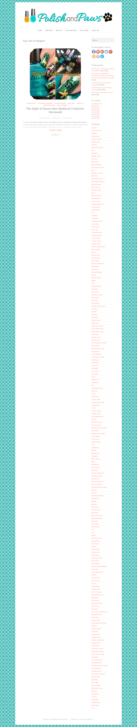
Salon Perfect (95, 600)
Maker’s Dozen (95, 453)
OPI (92, 529)
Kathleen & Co (95, 379)
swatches (49, 30)
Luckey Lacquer (95, 442)
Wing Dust (94, 691)
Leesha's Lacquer (96, 411)
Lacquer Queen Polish (97, 402)
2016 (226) (96, 114)
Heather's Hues (96, 337)
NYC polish (94, 521)
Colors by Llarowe (45, 103)
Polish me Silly (95, 549)
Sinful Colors (95, 617)
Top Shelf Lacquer (96, 671)
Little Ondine (95, 430)
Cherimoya (94, 215)
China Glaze (31, 103)
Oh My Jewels (95, 527)
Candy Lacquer (95, 207)
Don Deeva (94, 269)
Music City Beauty (96, 484)
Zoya (92, 708)
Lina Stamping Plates (97, 416)
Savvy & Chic (95, 606)
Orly (92, 532)
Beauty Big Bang (96, 164)
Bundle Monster (96, 198)
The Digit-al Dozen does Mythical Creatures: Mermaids (55, 110)
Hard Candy (94, 334)
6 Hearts (93, 128)
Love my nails (95, 439)
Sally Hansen (62, 105)
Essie (93, 283)
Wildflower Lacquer (97, 688)
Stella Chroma (95, 645)
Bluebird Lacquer (96, 184)
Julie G (93, 377)
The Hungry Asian (96, 660)
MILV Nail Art (95, 464)
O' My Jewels (95, 524)
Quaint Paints (95, 586)
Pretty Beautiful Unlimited (99, 566)
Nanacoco (94, 504)
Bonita (93, 193)
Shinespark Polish (96, 614)
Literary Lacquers (96, 425)
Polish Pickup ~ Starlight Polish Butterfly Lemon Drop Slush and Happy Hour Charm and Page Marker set (102, 76)
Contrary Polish (95, 238)
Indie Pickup (95, 362)
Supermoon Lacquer (97, 648)
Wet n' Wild (94, 682)
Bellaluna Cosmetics (97, 173)
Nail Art (59, 30)
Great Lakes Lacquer (97, 331)
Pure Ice (93, 583)
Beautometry (95, 161)
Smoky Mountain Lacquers (99, 623)
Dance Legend (95, 249)
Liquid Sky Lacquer (96, 422)
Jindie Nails (94, 368)
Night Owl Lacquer (96, 515)
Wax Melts (94, 679)
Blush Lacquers (95, 187)
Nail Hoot (94, 493)
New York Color (95, 510)
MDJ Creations (95, 459)
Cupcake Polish (95, 244)
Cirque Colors (95, 227)
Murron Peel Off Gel (97, 481)
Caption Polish (95, 210)
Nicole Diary (94, 512)
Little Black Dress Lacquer (99, 428)
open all (93, 103)
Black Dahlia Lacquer (97, 178)
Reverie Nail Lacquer (97, 594)
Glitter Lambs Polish (97, 326)
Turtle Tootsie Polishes (98, 674)
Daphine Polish (95, 255)
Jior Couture (95, 371)
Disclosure (84, 30)
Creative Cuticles (96, 241)
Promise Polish (95, 578)
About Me (95, 30)
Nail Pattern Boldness (97, 495)
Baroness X (94, 159)
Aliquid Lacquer (95, 142)
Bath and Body (71, 30)
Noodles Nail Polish (97, 518)
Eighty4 (93, 275)
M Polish (93, 450)
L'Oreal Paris (95, 396)
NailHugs (94, 501)
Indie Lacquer (95, 360)
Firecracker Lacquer (97, 295)
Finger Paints (95, 292)
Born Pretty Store (96, 195)
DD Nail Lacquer (96, 258)
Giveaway (94, 314)
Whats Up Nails (95, 685)
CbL (92, 212)
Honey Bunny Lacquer (97, 348)
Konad (93, 394)
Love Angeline (95, 436)
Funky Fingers (95, 303)
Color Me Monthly (96, 232)
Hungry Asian (95, 351)
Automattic (89, 719)
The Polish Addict (96, 662)
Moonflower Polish (96, 476)
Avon (92, 150)
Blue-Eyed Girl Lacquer (98, 181)
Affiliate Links (95, 136)
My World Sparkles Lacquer (99, 487)
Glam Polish (94, 317)
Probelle (93, 575)
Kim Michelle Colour (97, 388)
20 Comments (67, 118)
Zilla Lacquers (95, 705)
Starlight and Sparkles (97, 640)
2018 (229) (96, 110)
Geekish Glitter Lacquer (98, 306)
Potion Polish (95, 561)
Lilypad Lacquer (95, 413)
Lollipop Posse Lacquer (98, 433)
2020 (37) (96, 106)
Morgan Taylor (95, 478)
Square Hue (94, 631)
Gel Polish (94, 309)
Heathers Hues (95, 340)
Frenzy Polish (95, 297)
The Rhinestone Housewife (99, 665)
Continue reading (59, 130)
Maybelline (94, 456)
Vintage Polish (95, 677)
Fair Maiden (94, 289)
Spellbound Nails (96, 628)
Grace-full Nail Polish (97, 328)
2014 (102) (96, 118)
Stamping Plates (96, 637)
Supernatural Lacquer (97, 651)
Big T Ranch (94, 176)
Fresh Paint (94, 300)
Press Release (95, 563)
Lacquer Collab (95, 399)
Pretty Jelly (94, 569)
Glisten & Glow (95, 320)
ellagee (93, 280)
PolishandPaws (56, 118)
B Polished (94, 153)
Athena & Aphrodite (97, 147)
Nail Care (94, 490)
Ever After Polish (96, 286)
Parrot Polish (95, 544)
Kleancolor (94, 391)
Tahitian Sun (95, 657)
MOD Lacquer (95, 467)
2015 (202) (96, 116)
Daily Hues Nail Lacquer (98, 246)
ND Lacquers (95, 507)
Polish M (93, 546)
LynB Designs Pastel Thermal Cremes (102, 92)
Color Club (94, 229)
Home (40, 30)
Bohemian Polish (96, 190)
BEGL (93, 170)
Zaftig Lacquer (95, 702)
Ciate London (95, 224)
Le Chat (93, 408)
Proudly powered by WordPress (55, 719)
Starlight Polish (95, 643)
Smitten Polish (95, 620)
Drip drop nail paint (96, 272)
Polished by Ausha (96, 558)
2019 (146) (96, 108)
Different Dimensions (97, 263)
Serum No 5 (94, 609)
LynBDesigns (95, 447)
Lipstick (93, 419)
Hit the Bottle (95, 345)
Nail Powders (95, 498)
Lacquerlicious (95, 405)
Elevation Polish (96, 277)
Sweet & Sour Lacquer (97, 654)
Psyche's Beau (95, 580)
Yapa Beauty (95, 694)
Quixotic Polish (95, 589)
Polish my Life (95, 552)
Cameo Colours (95, 201)
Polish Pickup (95, 555)
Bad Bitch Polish (96, 156)
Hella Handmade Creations (99, 343)
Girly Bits (71, 103)
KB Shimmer (95, 382)
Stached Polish (95, 634)
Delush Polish (95, 261)
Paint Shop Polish (96, 538)
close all (99, 103)
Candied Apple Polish (97, 204)
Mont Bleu (94, 470)
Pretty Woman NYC (97, 572)
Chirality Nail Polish (97, 221)
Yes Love (94, 696)
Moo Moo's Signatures (97, 473)
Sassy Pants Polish (96, 603)
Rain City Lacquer (96, 592)
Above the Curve (96, 130)
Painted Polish (49, 105)
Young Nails (94, 699)
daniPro (93, 252)
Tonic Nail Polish (96, 668)
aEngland (94, 133)
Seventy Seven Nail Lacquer (99, 612)
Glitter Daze (95, 323)
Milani (93, 462)
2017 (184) (96, 112)
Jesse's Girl (94, 365)
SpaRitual (94, 626)
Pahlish (93, 535)
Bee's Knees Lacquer (97, 167)
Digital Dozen (60, 103)
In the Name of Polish (97, 357)
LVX (92, 444)
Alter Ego (94, 144)
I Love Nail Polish (96, 354)
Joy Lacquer (94, 374)
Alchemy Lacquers (96, 139)
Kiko (92, 385)
